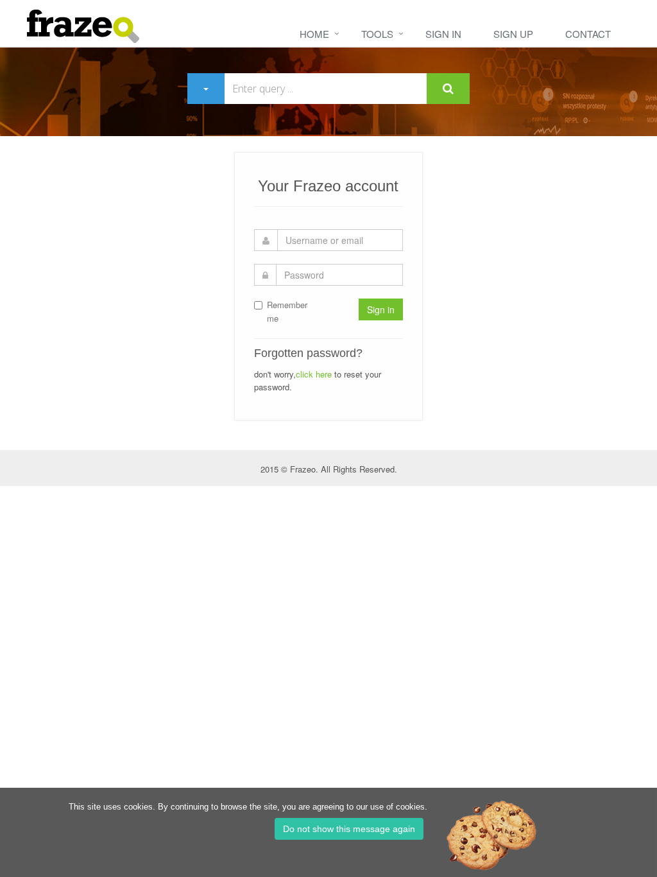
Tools (377, 33)
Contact (588, 33)
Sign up (513, 33)
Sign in (443, 33)
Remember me (287, 311)
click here (314, 374)
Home (314, 33)
